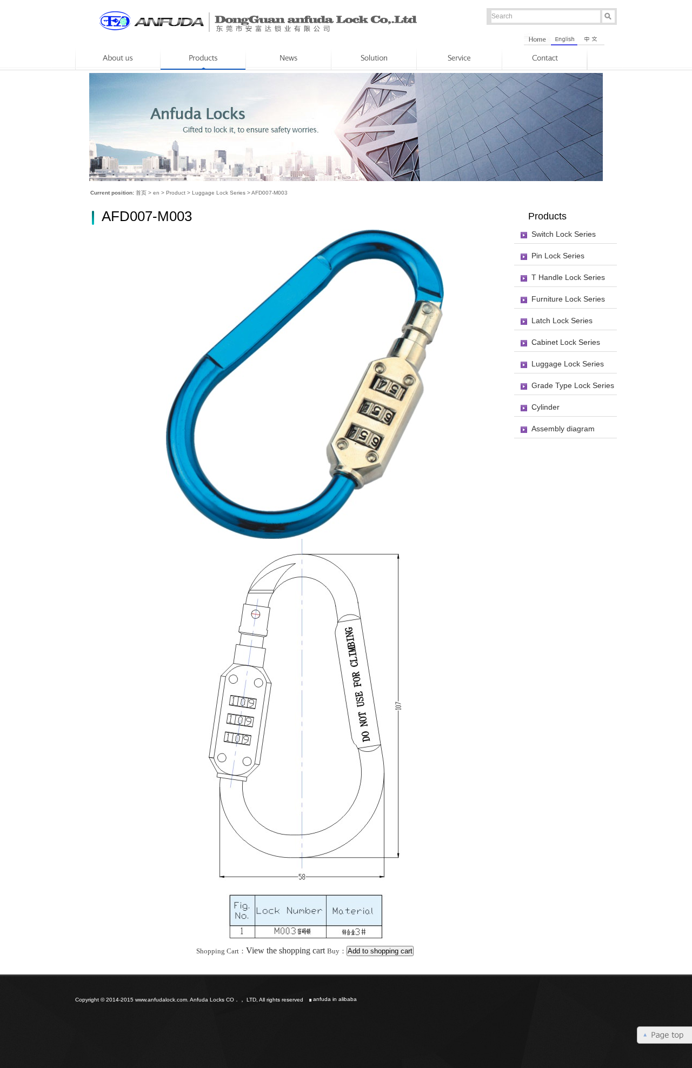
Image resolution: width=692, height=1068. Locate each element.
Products (203, 59)
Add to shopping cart (380, 951)
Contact (545, 59)
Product (175, 193)
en (156, 193)
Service (459, 59)
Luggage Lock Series (218, 193)
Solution (374, 59)
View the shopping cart (285, 950)
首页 (141, 193)
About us (118, 52)
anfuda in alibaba (335, 999)
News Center (288, 59)
